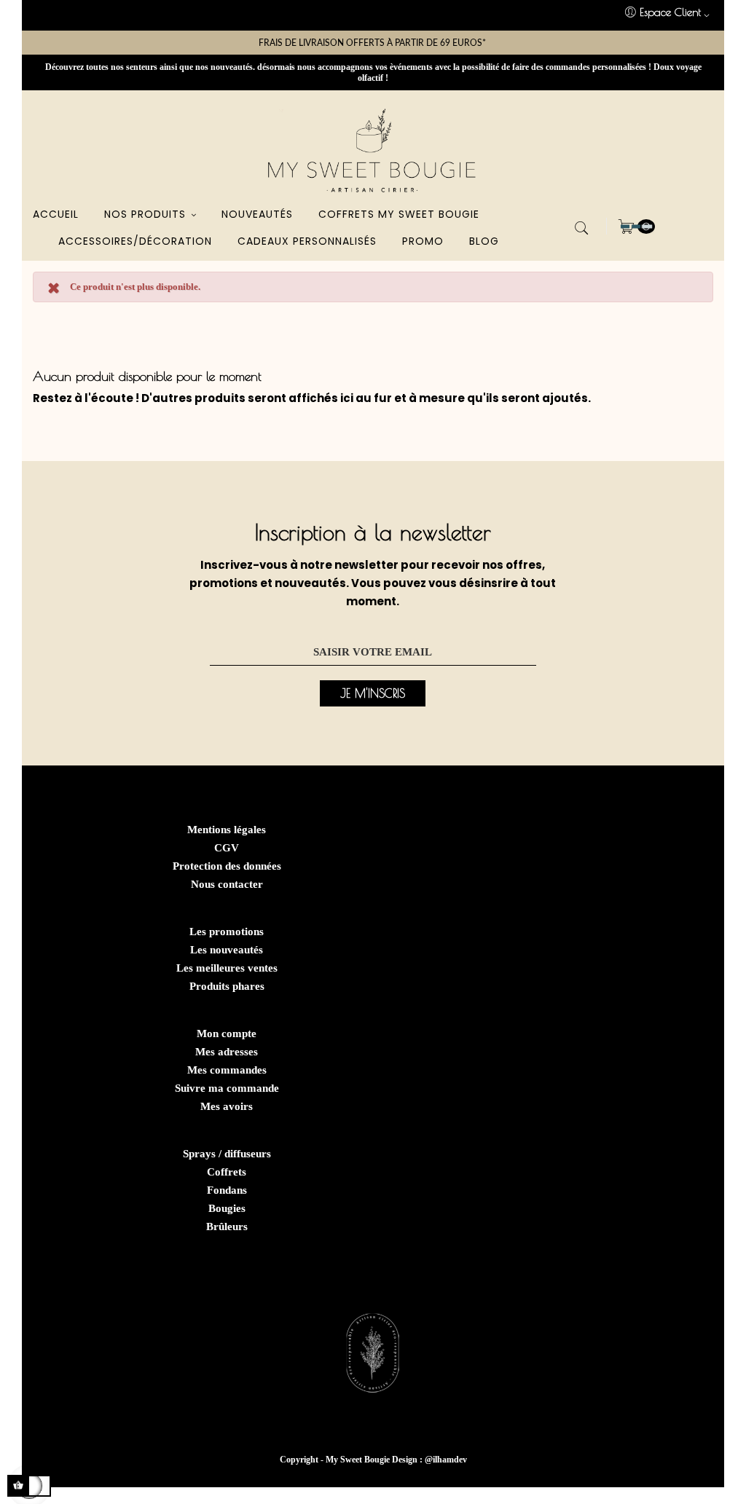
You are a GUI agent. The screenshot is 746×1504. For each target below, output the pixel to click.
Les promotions (226, 931)
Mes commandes (227, 1070)
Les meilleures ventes (227, 968)
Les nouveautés (226, 950)
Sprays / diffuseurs (227, 1154)
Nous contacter (227, 884)
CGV (226, 848)
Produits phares (226, 986)
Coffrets (226, 1172)
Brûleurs (227, 1226)
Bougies (227, 1208)
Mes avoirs (226, 1106)
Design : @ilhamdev (429, 1459)
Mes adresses (226, 1052)
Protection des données (227, 866)
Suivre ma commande (227, 1088)
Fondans (227, 1190)
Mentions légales (226, 829)
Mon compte (226, 1033)
